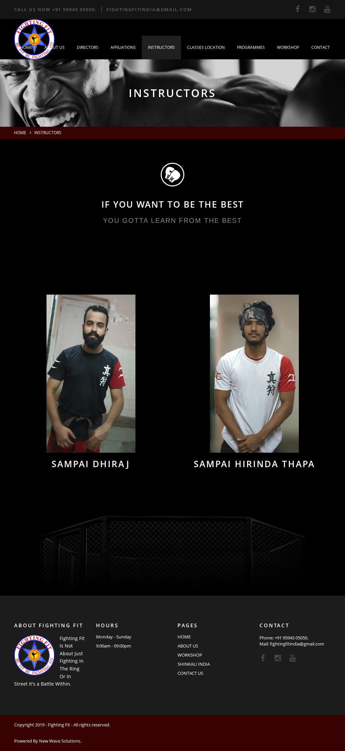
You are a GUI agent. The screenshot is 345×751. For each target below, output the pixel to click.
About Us (54, 47)
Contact (320, 47)
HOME (184, 637)
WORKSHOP (190, 655)
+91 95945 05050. (74, 9)
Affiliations (123, 47)
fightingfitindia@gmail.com (149, 9)
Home (26, 47)
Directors (87, 47)
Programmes (251, 47)
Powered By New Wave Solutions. (47, 741)
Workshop (288, 47)
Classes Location (206, 47)
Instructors (161, 47)
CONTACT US (190, 673)
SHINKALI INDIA (194, 664)
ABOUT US (188, 646)
